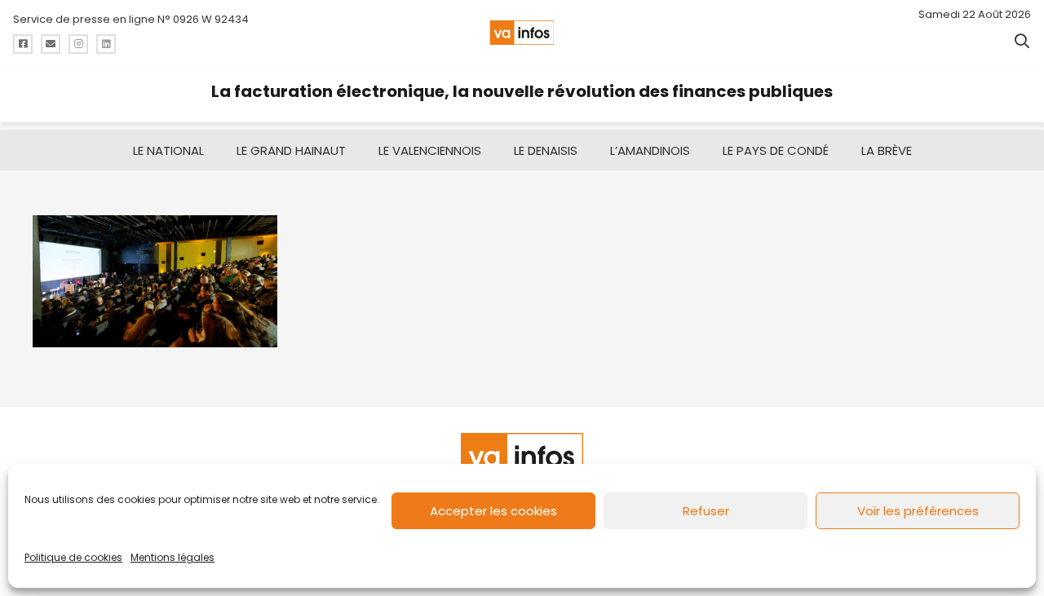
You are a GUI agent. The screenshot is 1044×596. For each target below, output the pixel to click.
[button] (1022, 40)
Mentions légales (172, 557)
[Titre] (23, 44)
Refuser (706, 510)
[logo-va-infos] (521, 32)
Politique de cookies (73, 557)
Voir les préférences (918, 510)
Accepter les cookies (493, 510)
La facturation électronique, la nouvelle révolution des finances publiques (522, 91)
